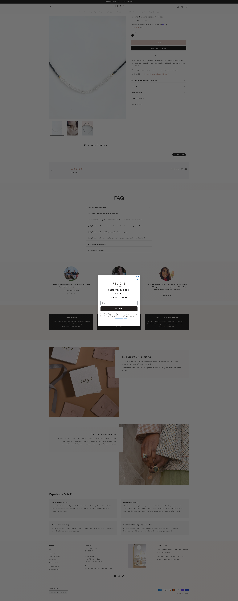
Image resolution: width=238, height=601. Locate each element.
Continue (119, 309)
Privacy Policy (119, 318)
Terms (125, 318)
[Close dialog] (137, 277)
